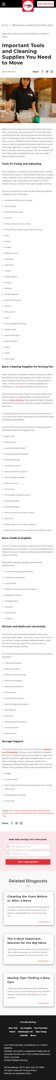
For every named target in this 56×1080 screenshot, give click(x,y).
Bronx (33, 1035)
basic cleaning (16, 400)
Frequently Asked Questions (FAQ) (32, 25)
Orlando (24, 1035)
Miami (12, 1031)
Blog (5, 25)
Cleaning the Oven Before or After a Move (27, 898)
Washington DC (25, 1031)
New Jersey (41, 1031)
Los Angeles (26, 1028)
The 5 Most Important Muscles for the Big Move (26, 941)
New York (13, 1028)
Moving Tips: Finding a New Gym (28, 980)
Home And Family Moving (20, 813)
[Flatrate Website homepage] (28, 10)
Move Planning (39, 813)
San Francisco (40, 1028)
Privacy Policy (30, 1070)
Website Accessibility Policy (17, 1073)
